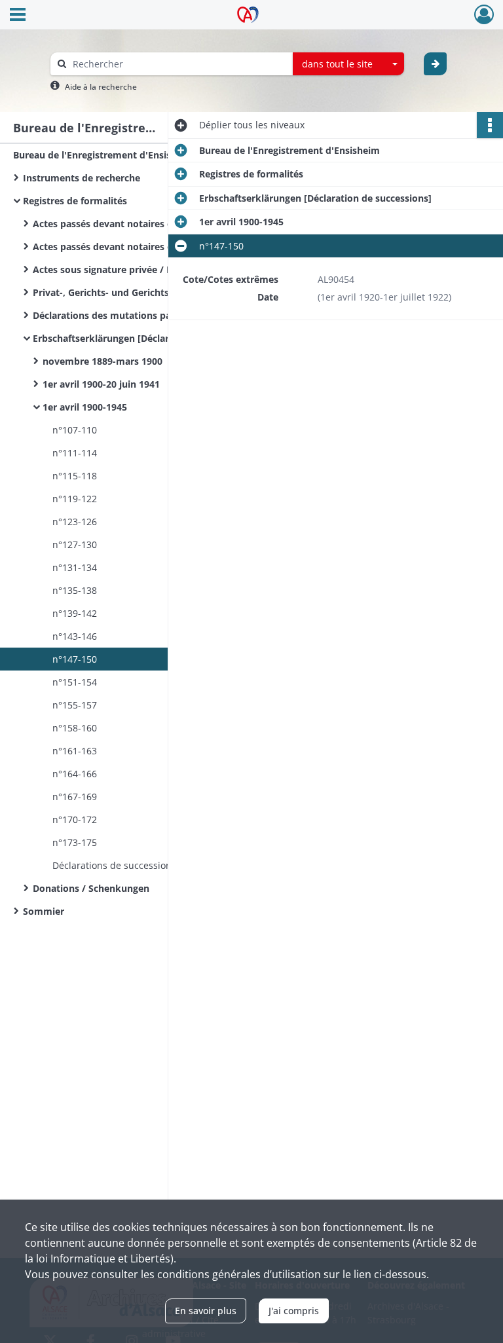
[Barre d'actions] (490, 125)
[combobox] (348, 64)
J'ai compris (294, 1310)
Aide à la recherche (101, 86)
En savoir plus (205, 1310)
